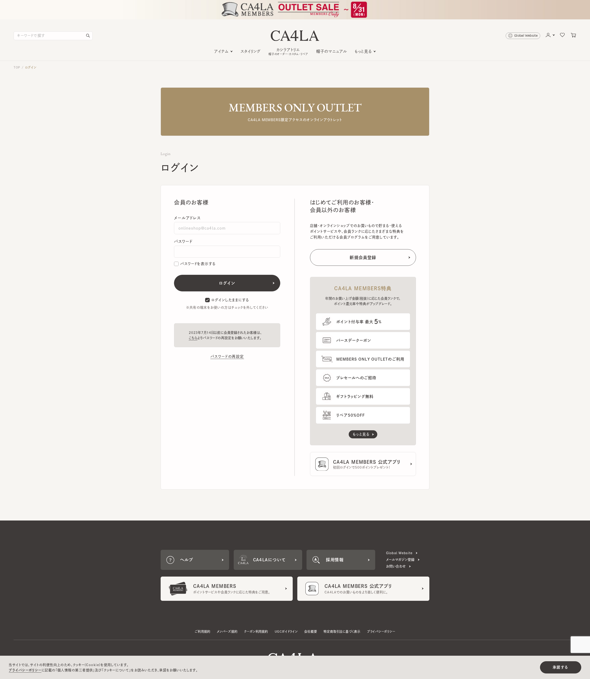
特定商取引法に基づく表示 (342, 631)
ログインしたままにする (230, 300)
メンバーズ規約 (227, 631)
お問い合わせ (396, 566)
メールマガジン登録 (400, 559)
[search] (88, 35)
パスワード (183, 241)
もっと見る (363, 51)
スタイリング (251, 51)
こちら (193, 338)
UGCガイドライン (286, 631)
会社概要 (310, 631)
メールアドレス (187, 218)
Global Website (399, 553)
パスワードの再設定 (227, 356)
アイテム (221, 51)
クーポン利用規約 (256, 631)
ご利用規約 (202, 631)
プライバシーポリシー (381, 631)
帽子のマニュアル (331, 51)
